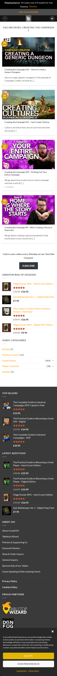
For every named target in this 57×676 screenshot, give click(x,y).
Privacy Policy (33, 671)
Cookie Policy (22, 671)
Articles (6, 349)
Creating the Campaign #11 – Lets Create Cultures (27, 122)
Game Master (9, 360)
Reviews (6, 371)
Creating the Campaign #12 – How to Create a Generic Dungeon (25, 70)
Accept (28, 656)
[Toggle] (53, 360)
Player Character (10, 366)
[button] (52, 631)
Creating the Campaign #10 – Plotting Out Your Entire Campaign (26, 173)
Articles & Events (10, 354)
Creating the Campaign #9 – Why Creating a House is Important (28, 228)
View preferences (28, 664)
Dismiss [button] (33, 6)
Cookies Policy (10, 587)
